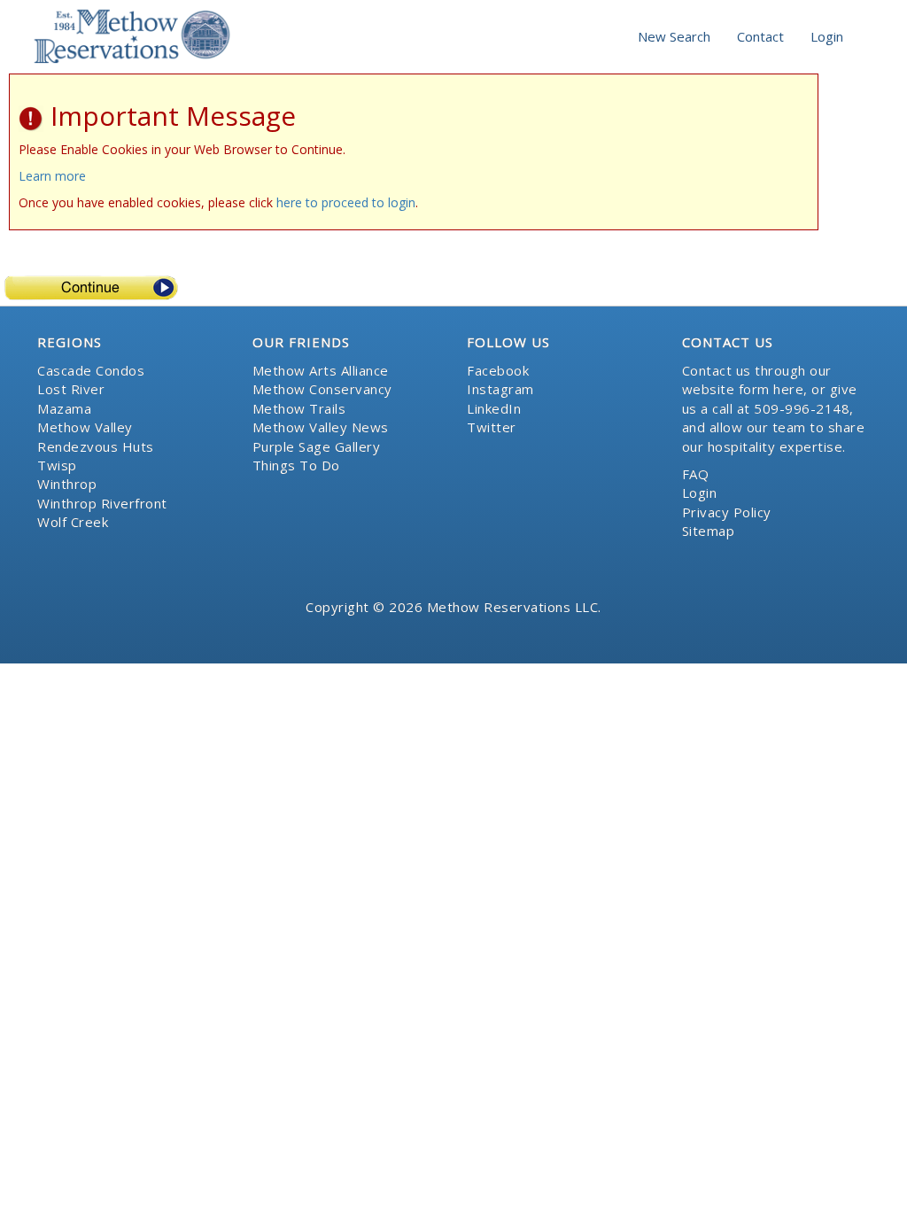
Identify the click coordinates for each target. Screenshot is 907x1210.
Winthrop (67, 484)
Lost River (71, 389)
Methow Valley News (320, 427)
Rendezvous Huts (95, 446)
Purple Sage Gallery (316, 446)
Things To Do (296, 465)
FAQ (695, 474)
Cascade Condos (90, 370)
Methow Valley (85, 427)
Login (826, 36)
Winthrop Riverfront (102, 503)
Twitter (491, 427)
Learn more (52, 175)
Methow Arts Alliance (320, 370)
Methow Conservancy (322, 389)
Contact (760, 36)
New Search (674, 36)
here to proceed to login (345, 202)
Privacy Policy (726, 512)
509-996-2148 (801, 408)
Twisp (57, 465)
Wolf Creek (72, 522)
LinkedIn (494, 408)
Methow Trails (299, 408)
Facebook (498, 370)
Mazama (64, 408)
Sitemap (708, 530)
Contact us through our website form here (757, 379)
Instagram (500, 389)
